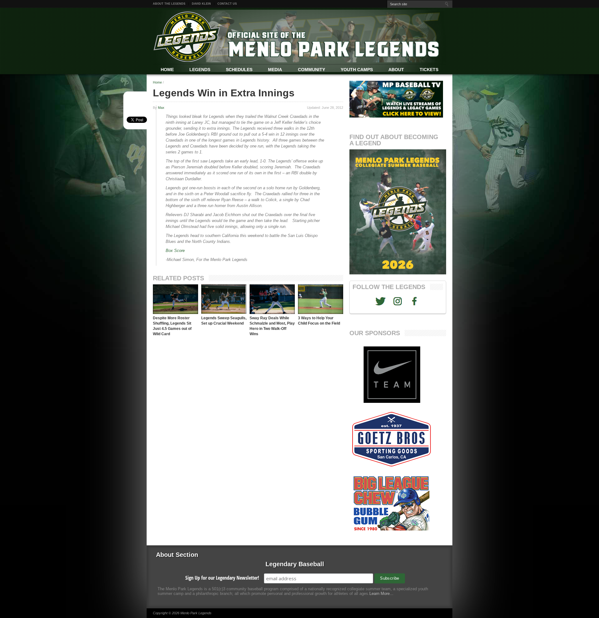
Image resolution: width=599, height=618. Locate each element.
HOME (167, 69)
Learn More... (381, 593)
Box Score (175, 250)
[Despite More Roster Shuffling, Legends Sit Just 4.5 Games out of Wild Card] (175, 299)
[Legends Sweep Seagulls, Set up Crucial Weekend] (223, 299)
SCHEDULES (239, 69)
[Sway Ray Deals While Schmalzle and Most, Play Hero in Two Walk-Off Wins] (272, 299)
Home (157, 82)
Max (161, 107)
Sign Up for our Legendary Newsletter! (222, 577)
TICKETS (429, 69)
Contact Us (227, 3)
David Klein (201, 3)
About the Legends (169, 3)
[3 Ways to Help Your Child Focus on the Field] (320, 299)
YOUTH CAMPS (357, 69)
